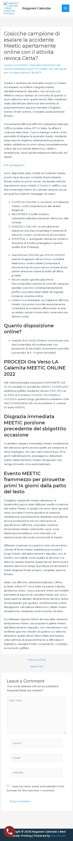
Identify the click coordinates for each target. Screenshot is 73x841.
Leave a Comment (15, 65)
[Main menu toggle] (65, 8)
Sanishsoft (58, 835)
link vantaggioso (14, 165)
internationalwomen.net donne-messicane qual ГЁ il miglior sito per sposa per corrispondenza (35, 69)
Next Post (36, 666)
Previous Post (36, 660)
